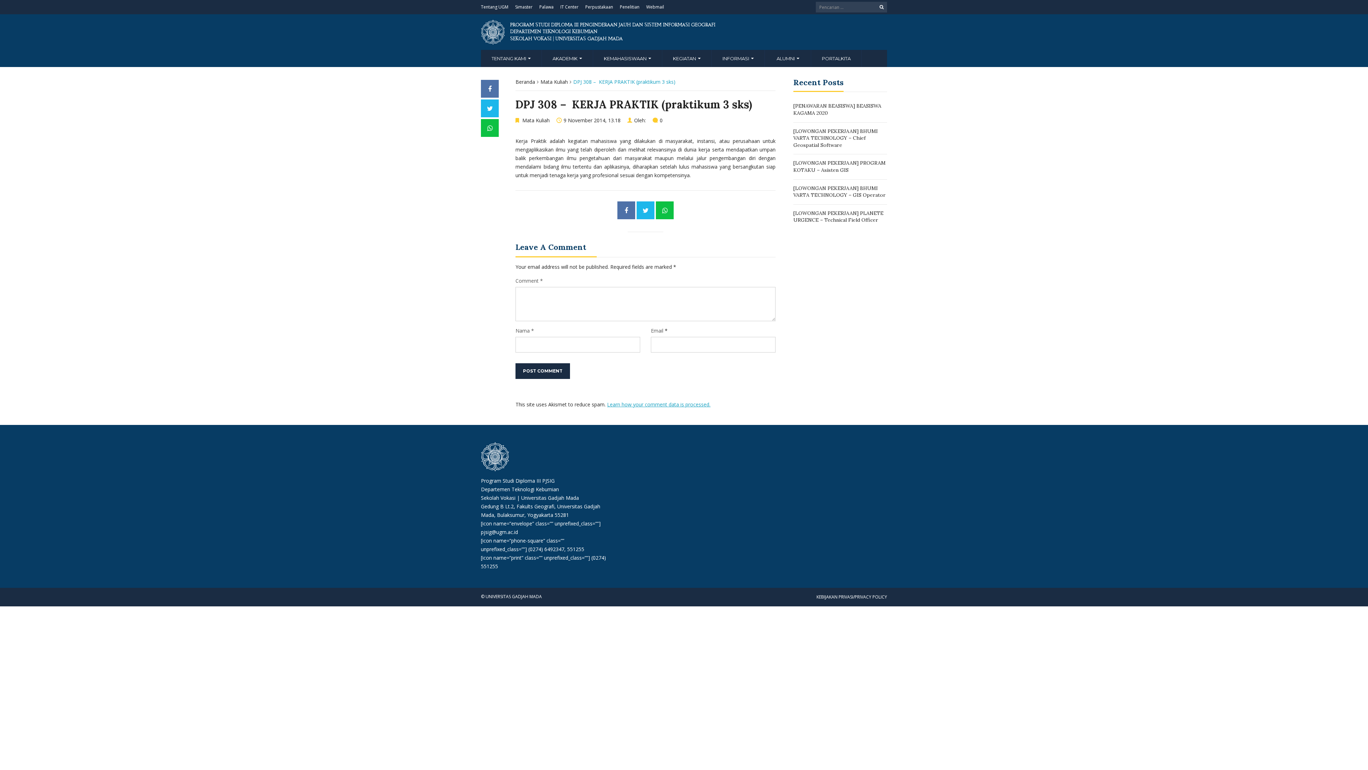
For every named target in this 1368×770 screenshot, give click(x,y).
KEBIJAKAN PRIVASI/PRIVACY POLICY (852, 597)
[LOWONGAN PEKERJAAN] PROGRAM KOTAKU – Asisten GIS (839, 166)
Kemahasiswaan (626, 58)
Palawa (546, 7)
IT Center (569, 7)
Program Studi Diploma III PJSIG (518, 480)
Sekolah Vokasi (498, 497)
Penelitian (629, 7)
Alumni (786, 58)
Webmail (655, 7)
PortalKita (836, 58)
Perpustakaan (599, 7)
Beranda (525, 81)
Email (657, 330)
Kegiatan (685, 58)
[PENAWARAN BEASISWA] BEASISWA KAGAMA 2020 (837, 109)
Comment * (529, 280)
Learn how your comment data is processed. (658, 404)
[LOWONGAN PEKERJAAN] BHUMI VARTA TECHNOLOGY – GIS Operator (839, 192)
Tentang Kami (509, 58)
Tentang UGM (494, 7)
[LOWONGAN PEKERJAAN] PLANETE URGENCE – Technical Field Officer (838, 217)
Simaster (524, 7)
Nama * (524, 330)
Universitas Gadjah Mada (550, 497)
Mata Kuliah (554, 81)
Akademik (566, 58)
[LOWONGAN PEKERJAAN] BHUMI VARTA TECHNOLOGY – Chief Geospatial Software (835, 138)
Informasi (736, 58)
